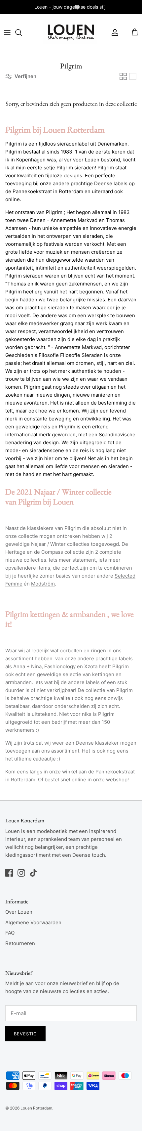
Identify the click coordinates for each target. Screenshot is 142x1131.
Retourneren (20, 943)
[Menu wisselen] (7, 32)
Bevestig (25, 1033)
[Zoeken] (22, 32)
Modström (43, 584)
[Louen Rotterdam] (70, 32)
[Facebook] (9, 873)
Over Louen (18, 912)
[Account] (113, 32)
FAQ (10, 933)
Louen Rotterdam (36, 1108)
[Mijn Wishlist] (125, 32)
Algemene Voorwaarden (33, 922)
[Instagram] (21, 873)
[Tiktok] (33, 873)
